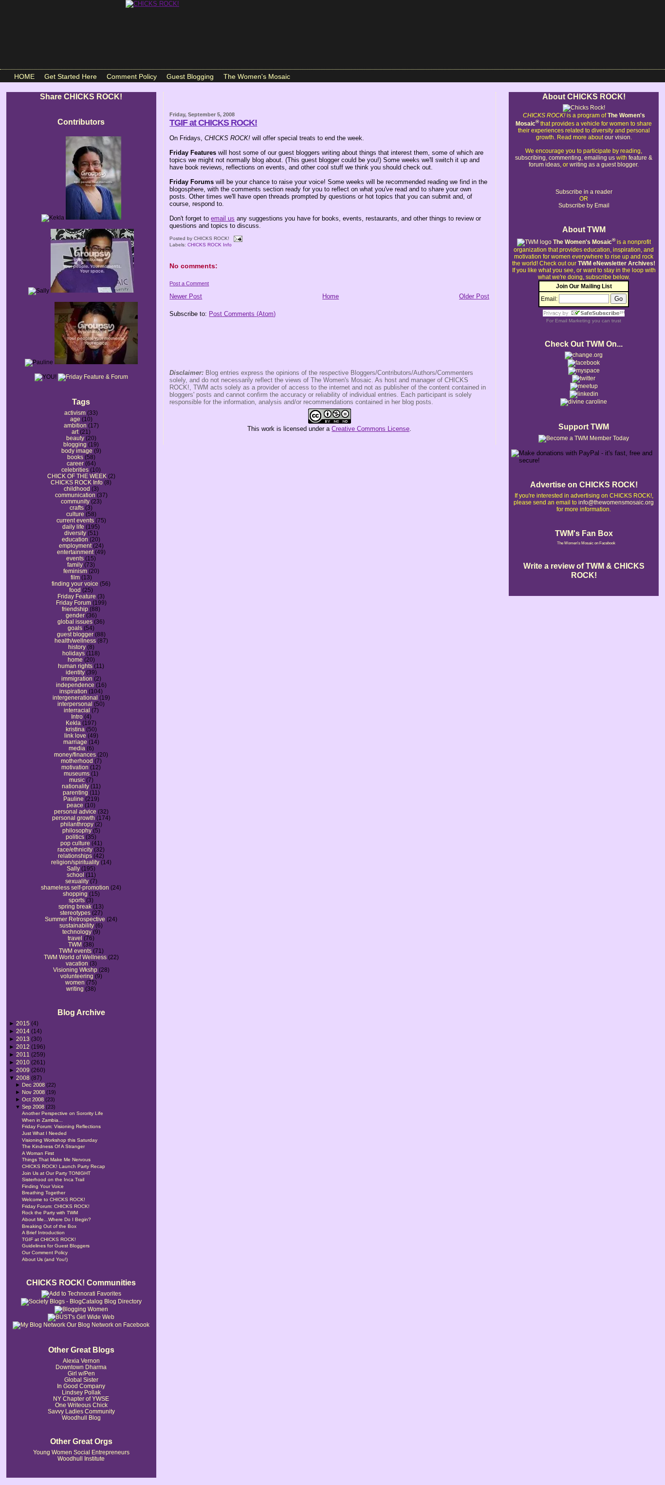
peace (75, 805)
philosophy (77, 830)
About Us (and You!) (45, 1259)
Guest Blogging (190, 76)
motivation (75, 767)
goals (75, 628)
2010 (23, 1062)
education (75, 539)
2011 (23, 1054)
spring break (75, 906)
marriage (75, 742)
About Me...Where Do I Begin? (56, 1219)
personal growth (73, 818)
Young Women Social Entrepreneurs (81, 1452)
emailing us (599, 157)
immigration (76, 678)
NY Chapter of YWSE (81, 1398)
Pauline (73, 799)
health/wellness (75, 640)
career (75, 463)
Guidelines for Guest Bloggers (56, 1245)
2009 (23, 1070)
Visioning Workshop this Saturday (59, 1140)
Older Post (474, 296)
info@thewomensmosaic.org (616, 502)
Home (330, 296)
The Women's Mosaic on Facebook (586, 543)
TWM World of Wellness (75, 957)
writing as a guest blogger (603, 164)
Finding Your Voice (43, 1186)
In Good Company (81, 1386)
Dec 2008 (34, 1085)
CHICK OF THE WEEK (77, 476)
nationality (75, 786)
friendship (75, 609)
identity (75, 672)
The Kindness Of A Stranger (53, 1146)
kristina (75, 729)
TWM (75, 944)
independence (75, 685)
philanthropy (76, 824)
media (77, 748)
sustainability (76, 925)
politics (75, 837)
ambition (75, 425)
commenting (565, 157)
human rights (75, 666)
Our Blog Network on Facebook (107, 1324)
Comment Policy (132, 76)
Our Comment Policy (45, 1252)
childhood (77, 488)
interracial (77, 710)
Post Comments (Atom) (242, 313)
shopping (75, 894)
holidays (73, 653)
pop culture (75, 843)
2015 (23, 1023)
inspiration (73, 691)
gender (75, 615)
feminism (75, 571)
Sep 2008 (34, 1107)
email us (223, 218)
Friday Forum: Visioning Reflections (61, 1126)
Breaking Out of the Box (49, 1226)
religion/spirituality (75, 862)
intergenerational (75, 697)
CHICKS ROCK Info (77, 482)
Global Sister (81, 1379)
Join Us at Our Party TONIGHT (56, 1173)
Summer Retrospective (75, 919)
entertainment (75, 552)
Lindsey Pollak (81, 1392)
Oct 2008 (33, 1099)
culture (75, 514)
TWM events (75, 950)
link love (75, 735)
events (75, 558)
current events (75, 520)
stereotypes (75, 913)
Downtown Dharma (81, 1367)
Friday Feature (76, 596)
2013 (23, 1039)
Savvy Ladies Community (81, 1411)
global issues (74, 621)
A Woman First (38, 1153)
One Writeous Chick (81, 1405)
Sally (73, 868)
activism (75, 412)
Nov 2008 (34, 1092)
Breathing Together (43, 1192)
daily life (73, 526)
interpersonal (74, 704)
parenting (75, 792)
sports (77, 900)
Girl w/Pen (81, 1373)
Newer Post (185, 296)
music (77, 780)
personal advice (75, 811)
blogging (75, 444)
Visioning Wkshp (75, 969)
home (75, 659)
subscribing (530, 157)
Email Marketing (573, 320)
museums (77, 773)
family (75, 564)
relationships (75, 856)
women (75, 982)
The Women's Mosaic (256, 76)
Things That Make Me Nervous (56, 1159)
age (75, 419)
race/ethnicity (74, 849)
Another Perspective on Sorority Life (62, 1113)
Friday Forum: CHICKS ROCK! (56, 1206)
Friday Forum (73, 602)
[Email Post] (236, 238)
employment (75, 545)
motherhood (77, 761)
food (75, 590)
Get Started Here (70, 76)
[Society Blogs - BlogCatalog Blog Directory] (81, 1301)
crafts (77, 507)
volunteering (76, 976)
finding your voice (75, 583)
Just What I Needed (44, 1133)
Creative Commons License (370, 428)
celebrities (75, 469)
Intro (77, 716)
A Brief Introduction (43, 1232)
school (75, 875)
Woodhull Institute (81, 1458)
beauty (75, 438)
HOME (24, 76)
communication (75, 495)
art (75, 431)
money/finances (75, 754)
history (77, 647)
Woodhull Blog (81, 1417)
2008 (23, 1078)
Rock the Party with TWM (50, 1212)
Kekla (73, 723)
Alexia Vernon (81, 1360)
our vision (617, 137)
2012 (23, 1046)
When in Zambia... (42, 1120)
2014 (23, 1031)
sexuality (77, 881)
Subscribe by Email (584, 205)
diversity (75, 533)
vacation (77, 963)
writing (75, 988)
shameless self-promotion (75, 887)
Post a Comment (189, 283)
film (75, 577)
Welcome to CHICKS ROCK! (53, 1199)
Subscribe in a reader (583, 191)
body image (76, 450)
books (75, 457)
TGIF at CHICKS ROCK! (49, 1239)
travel (75, 938)
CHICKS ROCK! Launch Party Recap (63, 1166)
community (75, 501)
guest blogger (75, 634)
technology (77, 931)
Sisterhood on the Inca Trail (53, 1179)
